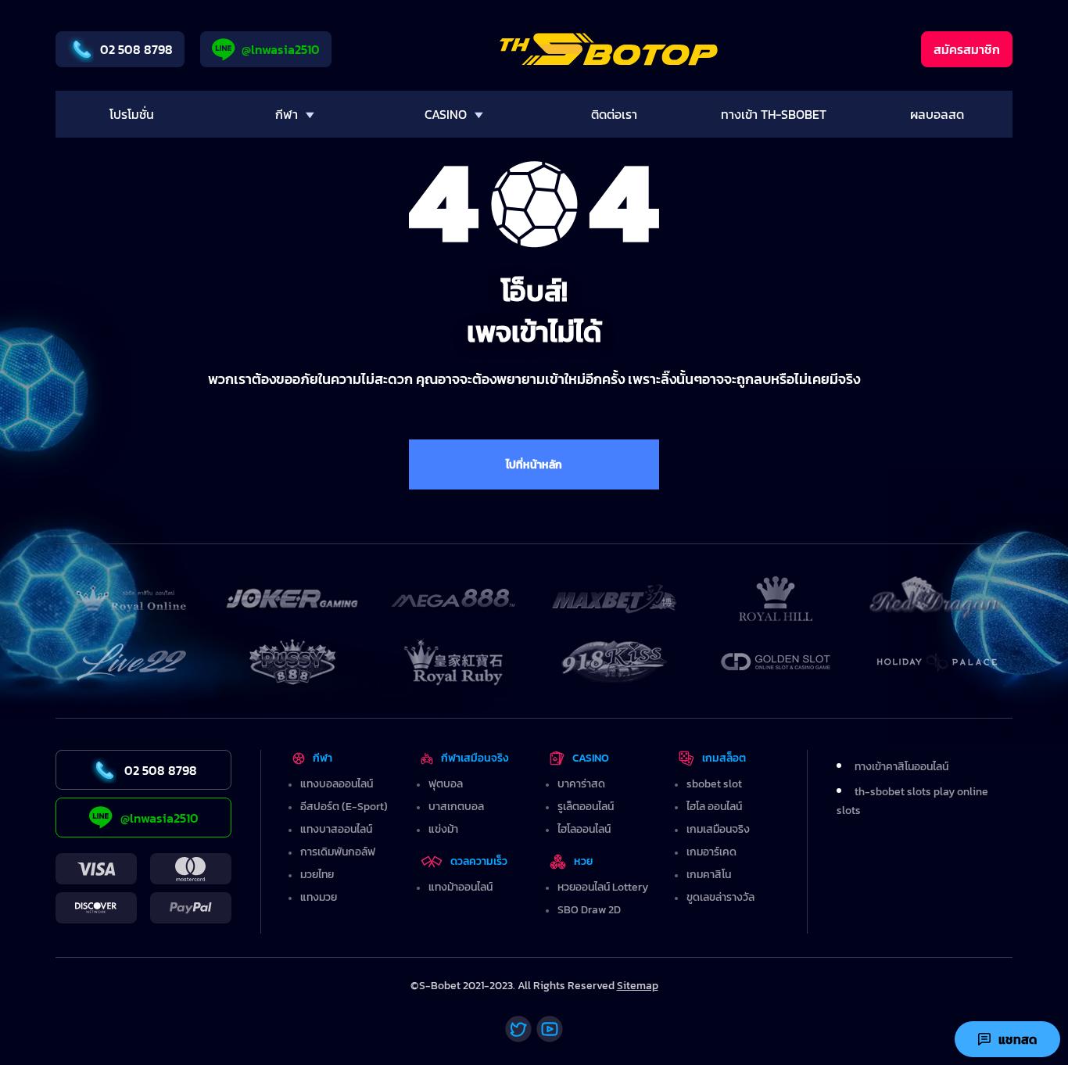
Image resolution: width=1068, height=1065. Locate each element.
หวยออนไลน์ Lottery (602, 887)
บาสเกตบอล (456, 806)
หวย (583, 861)
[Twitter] (518, 1029)
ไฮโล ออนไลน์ (714, 806)
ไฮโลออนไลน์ (584, 829)
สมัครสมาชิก (967, 49)
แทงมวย (318, 897)
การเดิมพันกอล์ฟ (337, 852)
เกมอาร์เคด (711, 852)
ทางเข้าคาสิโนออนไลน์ (901, 766)
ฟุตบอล (445, 784)
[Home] (609, 49)
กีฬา (322, 758)
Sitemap (637, 985)
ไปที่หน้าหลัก (534, 465)
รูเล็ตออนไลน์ (585, 806)
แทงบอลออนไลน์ (336, 784)
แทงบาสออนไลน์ (336, 829)
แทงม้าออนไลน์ (460, 887)
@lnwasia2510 (281, 49)
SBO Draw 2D (589, 910)
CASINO (590, 758)
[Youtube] (549, 1029)
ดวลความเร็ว (478, 861)
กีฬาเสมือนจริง (474, 758)
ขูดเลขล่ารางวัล (720, 897)
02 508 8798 (136, 49)
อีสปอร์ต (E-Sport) (344, 806)
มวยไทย (317, 874)
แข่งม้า (443, 829)
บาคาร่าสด (581, 784)
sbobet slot (714, 784)
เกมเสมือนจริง (718, 829)
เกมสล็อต (724, 758)
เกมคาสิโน (708, 874)
